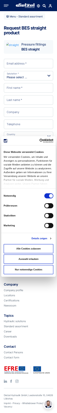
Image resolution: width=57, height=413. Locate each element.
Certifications (11, 300)
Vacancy (8, 406)
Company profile (13, 290)
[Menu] (9, 5)
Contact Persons (13, 352)
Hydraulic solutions (15, 321)
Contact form (11, 357)
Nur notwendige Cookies (28, 269)
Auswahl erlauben (28, 259)
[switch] (48, 205)
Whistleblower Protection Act (36, 403)
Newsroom (10, 305)
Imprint (7, 403)
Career (8, 331)
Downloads (10, 336)
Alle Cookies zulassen (28, 248)
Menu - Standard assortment (26, 16)
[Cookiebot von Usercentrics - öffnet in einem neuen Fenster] (40, 141)
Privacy (16, 403)
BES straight (30, 49)
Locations (9, 295)
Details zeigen (39, 238)
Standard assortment (16, 326)
